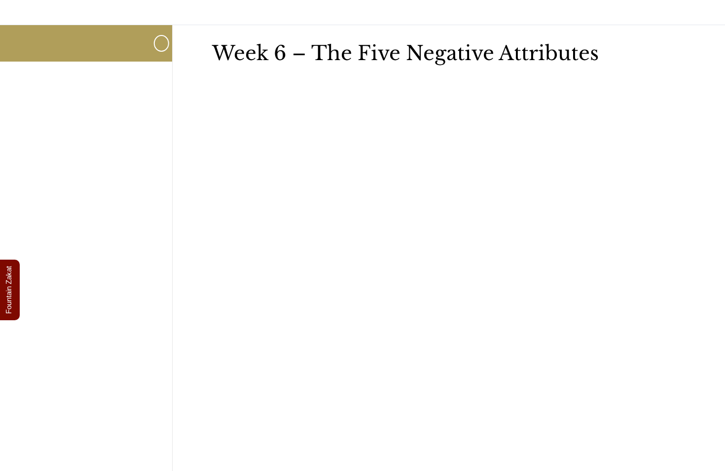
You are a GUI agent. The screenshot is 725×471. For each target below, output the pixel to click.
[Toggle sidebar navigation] (162, 43)
